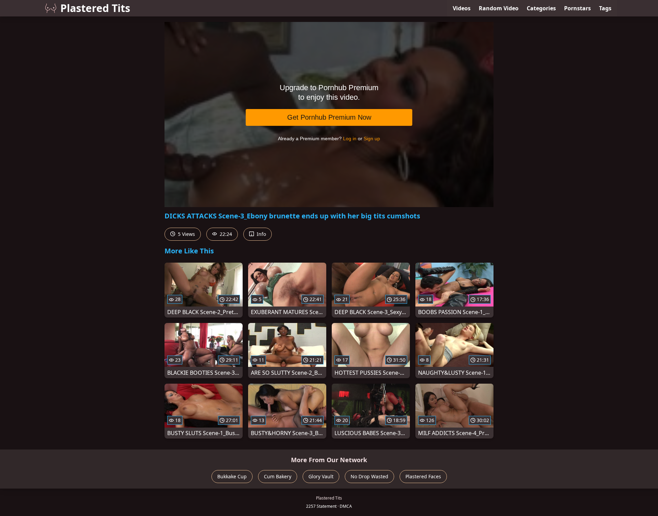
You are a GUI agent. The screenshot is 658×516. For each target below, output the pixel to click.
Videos (462, 8)
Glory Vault (320, 476)
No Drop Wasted (369, 476)
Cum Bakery (277, 476)
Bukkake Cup (232, 476)
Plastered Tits (95, 8)
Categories (541, 8)
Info (260, 234)
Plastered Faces (423, 476)
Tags (605, 8)
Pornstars (577, 8)
